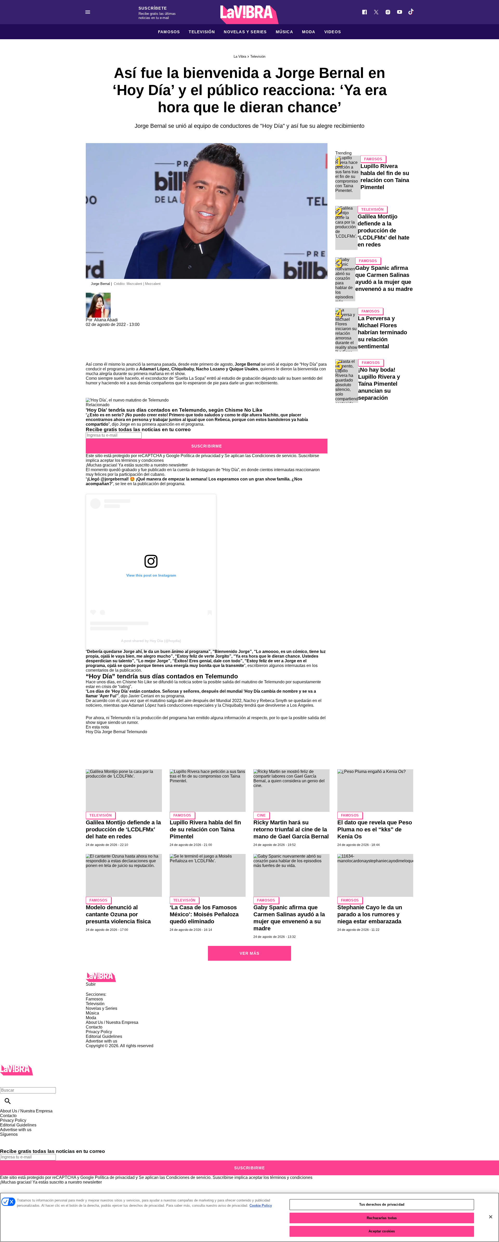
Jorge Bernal (114, 732)
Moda (309, 32)
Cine (261, 815)
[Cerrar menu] (6, 1081)
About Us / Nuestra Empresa (112, 1022)
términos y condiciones (142, 460)
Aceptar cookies (382, 1231)
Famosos (169, 32)
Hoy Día (308, 364)
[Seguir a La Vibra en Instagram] (388, 12)
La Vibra (240, 56)
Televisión (202, 32)
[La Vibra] (249, 14)
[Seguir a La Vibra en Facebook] (364, 12)
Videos (332, 32)
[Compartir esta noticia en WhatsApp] (92, 329)
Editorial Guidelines (104, 1036)
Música (284, 32)
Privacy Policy (99, 1032)
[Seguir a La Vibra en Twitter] (376, 12)
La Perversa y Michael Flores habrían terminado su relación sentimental (382, 332)
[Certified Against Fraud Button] (104, 1050)
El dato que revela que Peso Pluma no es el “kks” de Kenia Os (374, 829)
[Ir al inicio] (249, 977)
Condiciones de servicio (274, 455)
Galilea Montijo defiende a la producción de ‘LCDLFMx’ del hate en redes (383, 230)
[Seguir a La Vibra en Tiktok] (411, 12)
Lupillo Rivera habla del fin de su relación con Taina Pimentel (205, 829)
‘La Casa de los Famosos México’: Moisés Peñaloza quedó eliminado (204, 914)
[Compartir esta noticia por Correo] (130, 329)
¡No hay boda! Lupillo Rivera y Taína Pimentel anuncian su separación (379, 383)
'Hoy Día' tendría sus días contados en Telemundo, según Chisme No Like (174, 410)
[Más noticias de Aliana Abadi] (98, 295)
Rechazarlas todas (382, 1218)
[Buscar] (7, 1101)
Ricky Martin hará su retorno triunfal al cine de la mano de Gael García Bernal (291, 829)
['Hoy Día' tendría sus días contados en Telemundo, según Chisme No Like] (127, 400)
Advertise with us (101, 1041)
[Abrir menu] (88, 12)
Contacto (94, 1027)
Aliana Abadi (106, 320)
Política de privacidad (200, 455)
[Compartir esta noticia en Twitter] (117, 329)
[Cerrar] (490, 1217)
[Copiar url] (98, 344)
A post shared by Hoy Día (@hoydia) (151, 641)
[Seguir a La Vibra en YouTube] (399, 12)
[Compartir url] (91, 356)
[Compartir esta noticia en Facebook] (105, 329)
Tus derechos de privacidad (381, 1204)
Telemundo (137, 732)
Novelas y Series (245, 32)
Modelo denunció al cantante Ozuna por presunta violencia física (118, 914)
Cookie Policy (261, 1205)
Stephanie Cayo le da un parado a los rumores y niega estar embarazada (369, 914)
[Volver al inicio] (16, 1067)
